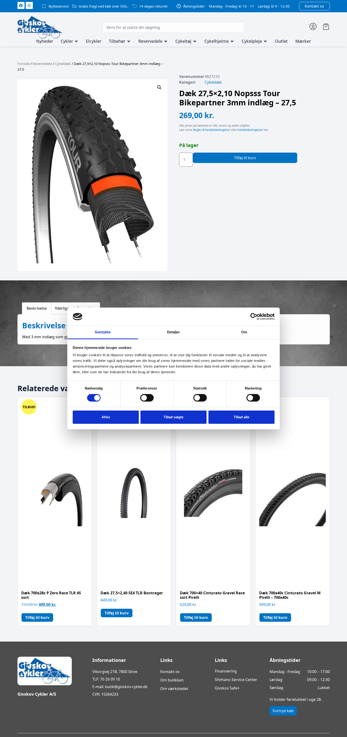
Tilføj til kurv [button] (37, 617)
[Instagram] (29, 5)
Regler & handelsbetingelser (211, 130)
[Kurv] (326, 26)
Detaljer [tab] (173, 332)
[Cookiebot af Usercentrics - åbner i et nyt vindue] (254, 316)
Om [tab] (244, 332)
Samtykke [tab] (103, 332)
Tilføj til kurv (245, 157)
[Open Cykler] (76, 41)
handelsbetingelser (250, 130)
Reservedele (42, 63)
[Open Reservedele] (166, 41)
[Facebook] (21, 5)
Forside (23, 63)
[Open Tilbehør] (129, 41)
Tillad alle (241, 417)
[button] (159, 87)
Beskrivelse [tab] (37, 308)
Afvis (106, 417)
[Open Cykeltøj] (195, 41)
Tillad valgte (173, 417)
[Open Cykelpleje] (265, 41)
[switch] (147, 398)
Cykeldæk (63, 63)
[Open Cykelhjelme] (232, 41)
